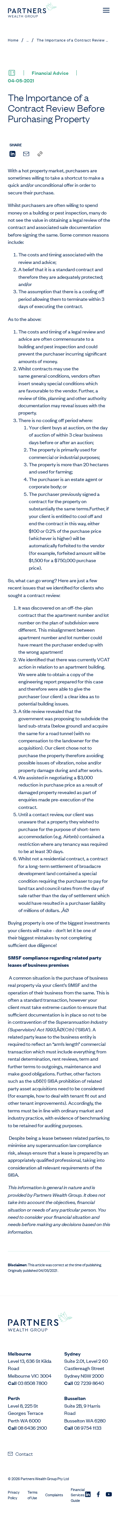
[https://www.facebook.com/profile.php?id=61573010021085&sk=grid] (98, 1495)
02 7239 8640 (89, 1382)
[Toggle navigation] (106, 10)
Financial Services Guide (78, 1495)
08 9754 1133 (87, 1427)
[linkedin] (12, 154)
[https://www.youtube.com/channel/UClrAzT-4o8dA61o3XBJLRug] (109, 1495)
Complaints (54, 1495)
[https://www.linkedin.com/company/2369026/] (88, 1495)
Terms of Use (32, 1495)
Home (13, 40)
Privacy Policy (14, 1495)
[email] (26, 154)
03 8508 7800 (32, 1382)
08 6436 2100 (32, 1427)
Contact (24, 1453)
